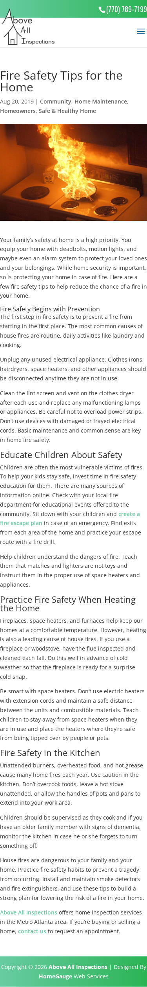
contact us (32, 931)
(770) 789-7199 (126, 9)
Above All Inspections (28, 912)
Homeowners (18, 111)
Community (55, 101)
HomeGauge (55, 976)
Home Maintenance (100, 101)
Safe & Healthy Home (67, 111)
